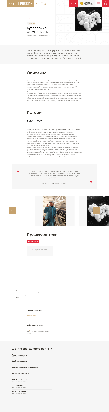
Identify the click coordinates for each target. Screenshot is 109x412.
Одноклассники (71, 3)
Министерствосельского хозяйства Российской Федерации (84, 4)
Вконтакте (75, 3)
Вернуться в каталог (32, 18)
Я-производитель (33, 241)
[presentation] (12, 210)
